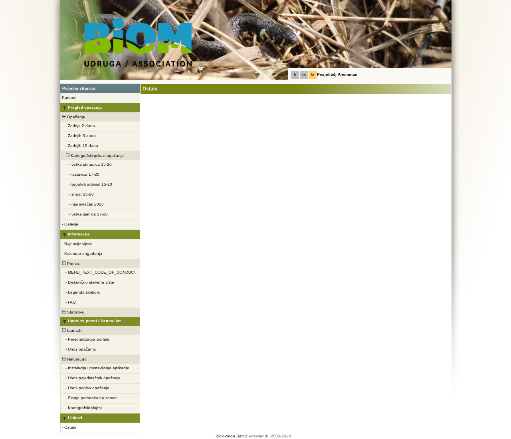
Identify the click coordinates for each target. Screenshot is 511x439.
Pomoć (73, 263)
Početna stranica (78, 88)
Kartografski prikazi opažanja (96, 155)
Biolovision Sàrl (230, 436)
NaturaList (76, 359)
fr (295, 75)
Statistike (75, 312)
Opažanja (75, 117)
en (304, 75)
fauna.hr (74, 330)
